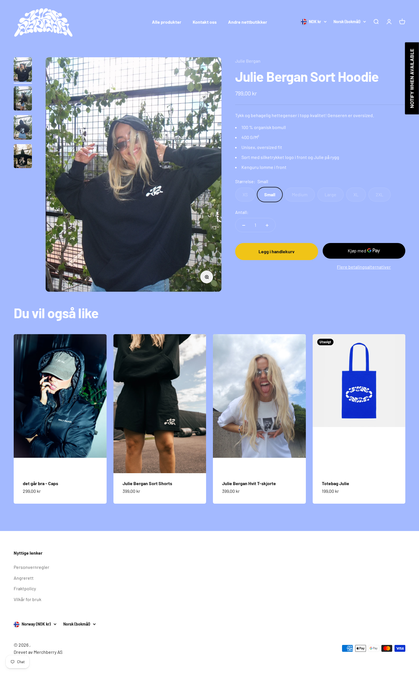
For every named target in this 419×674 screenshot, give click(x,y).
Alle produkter (166, 21)
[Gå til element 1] (23, 70)
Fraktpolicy (25, 588)
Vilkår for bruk (27, 599)
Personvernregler (31, 567)
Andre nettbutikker (247, 21)
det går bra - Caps (40, 483)
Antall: (241, 212)
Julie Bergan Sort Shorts (147, 483)
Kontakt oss (205, 21)
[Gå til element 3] (23, 128)
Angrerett (24, 578)
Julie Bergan (248, 61)
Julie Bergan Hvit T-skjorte (249, 483)
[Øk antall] (267, 225)
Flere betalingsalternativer (364, 266)
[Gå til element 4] (23, 157)
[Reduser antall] (243, 225)
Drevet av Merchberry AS (38, 652)
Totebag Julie (335, 483)
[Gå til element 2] (23, 99)
